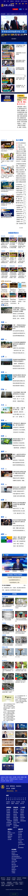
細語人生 (15, 827)
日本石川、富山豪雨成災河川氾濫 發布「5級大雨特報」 (21, 161)
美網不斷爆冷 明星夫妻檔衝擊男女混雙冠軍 (20, 61)
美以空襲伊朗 (5, 596)
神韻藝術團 (9, 882)
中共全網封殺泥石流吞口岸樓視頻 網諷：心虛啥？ (22, 143)
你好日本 (20, 832)
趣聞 (2, 451)
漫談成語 (22, 815)
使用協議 (24, 878)
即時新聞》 (3, 14)
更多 (25, 42)
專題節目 (3, 208)
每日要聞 (19, 140)
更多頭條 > (14, 38)
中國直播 (22, 571)
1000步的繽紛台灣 (21, 845)
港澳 (2, 372)
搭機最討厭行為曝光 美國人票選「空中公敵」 (19, 188)
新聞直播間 (15, 9)
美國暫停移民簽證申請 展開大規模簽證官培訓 (19, 197)
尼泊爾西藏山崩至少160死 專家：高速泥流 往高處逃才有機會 (19, 309)
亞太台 (6, 779)
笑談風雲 (22, 811)
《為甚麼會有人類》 (14, 582)
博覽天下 (3, 194)
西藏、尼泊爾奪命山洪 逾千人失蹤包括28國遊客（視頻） (21, 166)
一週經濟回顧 (9, 820)
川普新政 (4, 623)
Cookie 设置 (14, 894)
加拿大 (10, 777)
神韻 (4, 1)
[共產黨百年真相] (8, 753)
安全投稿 (3, 879)
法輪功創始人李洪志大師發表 (14, 574)
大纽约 (7, 777)
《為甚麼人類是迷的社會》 (14, 577)
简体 (18, 1)
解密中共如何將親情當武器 (21, 180)
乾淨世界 (21, 882)
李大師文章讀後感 (6, 585)
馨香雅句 (22, 814)
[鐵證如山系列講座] (8, 769)
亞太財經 (8, 825)
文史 (2, 405)
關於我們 (8, 878)
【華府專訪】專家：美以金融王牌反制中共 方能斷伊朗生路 (21, 606)
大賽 (8, 1)
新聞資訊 (12, 786)
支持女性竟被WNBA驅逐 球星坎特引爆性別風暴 (19, 521)
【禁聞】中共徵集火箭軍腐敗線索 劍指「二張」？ (19, 221)
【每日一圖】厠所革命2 (18, 546)
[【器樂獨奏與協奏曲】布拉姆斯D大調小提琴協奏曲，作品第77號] (5, 297)
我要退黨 (20, 95)
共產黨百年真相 (15, 854)
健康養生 (3, 140)
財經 (2, 436)
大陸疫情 (4, 635)
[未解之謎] (21, 753)
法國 (25, 777)
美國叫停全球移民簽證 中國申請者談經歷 (21, 153)
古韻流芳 (22, 812)
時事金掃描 (12, 266)
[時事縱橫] (8, 729)
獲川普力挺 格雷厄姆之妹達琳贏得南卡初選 (19, 203)
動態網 (21, 883)
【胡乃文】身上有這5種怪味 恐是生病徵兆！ (7, 150)
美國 (2, 322)
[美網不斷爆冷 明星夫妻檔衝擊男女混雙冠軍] (8, 66)
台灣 (2, 356)
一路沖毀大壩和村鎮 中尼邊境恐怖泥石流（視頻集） (22, 149)
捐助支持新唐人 (10, 790)
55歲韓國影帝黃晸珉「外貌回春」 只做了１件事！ (21, 159)
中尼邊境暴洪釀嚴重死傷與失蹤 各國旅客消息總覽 (19, 344)
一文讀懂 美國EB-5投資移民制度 (20, 174)
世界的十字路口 (16, 822)
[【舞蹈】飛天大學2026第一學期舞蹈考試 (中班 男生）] (22, 288)
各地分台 (12, 1)
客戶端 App (19, 879)
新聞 (7, 795)
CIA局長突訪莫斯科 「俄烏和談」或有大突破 (19, 184)
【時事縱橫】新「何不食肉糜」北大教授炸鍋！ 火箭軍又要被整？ (20, 86)
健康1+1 (9, 831)
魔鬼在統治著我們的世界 (17, 858)
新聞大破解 (3, 266)
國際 (2, 339)
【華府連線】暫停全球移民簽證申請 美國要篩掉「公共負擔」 (19, 209)
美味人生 (20, 837)
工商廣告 (13, 872)
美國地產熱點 (23, 820)
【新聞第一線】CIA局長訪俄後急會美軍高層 (20, 207)
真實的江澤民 (5, 647)
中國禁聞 (3, 251)
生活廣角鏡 (20, 831)
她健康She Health (11, 832)
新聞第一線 (12, 251)
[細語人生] (8, 745)
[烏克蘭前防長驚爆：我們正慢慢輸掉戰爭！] (8, 73)
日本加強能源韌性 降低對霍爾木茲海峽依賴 (13, 247)
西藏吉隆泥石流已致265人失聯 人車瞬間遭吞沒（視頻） (8, 671)
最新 (18, 282)
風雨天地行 (14, 864)
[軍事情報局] (21, 745)
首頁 (7, 786)
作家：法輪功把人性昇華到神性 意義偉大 (11, 590)
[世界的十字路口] (21, 737)
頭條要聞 (8, 801)
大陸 (2, 305)
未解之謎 (22, 809)
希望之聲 (3, 883)
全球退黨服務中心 (10, 883)
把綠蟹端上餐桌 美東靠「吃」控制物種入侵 (7, 204)
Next (26, 25)
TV (20, 9)
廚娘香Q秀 (20, 842)
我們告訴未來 (22, 108)
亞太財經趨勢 (9, 824)
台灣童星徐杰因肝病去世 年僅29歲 (21, 164)
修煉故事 (13, 871)
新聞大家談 (20, 251)
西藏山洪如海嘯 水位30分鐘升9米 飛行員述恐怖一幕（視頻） (21, 172)
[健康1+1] (8, 761)
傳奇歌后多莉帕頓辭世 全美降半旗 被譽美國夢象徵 (19, 504)
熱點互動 (15, 811)
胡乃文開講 (10, 834)
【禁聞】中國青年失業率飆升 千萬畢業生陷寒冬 (19, 219)
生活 (2, 469)
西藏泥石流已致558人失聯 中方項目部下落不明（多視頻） (21, 178)
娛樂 (2, 500)
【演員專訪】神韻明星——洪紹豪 (21, 301)
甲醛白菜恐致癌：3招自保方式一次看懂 (21, 147)
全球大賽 (22, 803)
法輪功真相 (19, 106)
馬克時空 (15, 824)
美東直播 (7, 571)
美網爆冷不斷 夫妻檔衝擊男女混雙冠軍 (19, 201)
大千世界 (20, 841)
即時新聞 (18, 801)
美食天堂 (20, 836)
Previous (3, 25)
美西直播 (14, 571)
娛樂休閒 (3, 165)
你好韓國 (20, 834)
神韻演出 (17, 803)
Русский (3, 780)
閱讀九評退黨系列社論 (22, 98)
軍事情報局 (15, 819)
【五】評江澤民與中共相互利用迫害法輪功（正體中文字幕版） (9, 708)
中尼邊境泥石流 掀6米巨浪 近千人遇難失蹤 (19, 205)
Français (21, 779)
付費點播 (23, 282)
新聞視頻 (8, 807)
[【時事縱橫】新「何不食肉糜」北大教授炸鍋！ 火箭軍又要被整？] (8, 91)
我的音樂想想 (21, 847)
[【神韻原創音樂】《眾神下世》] (14, 288)
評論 (2, 389)
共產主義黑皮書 (15, 866)
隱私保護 (19, 878)
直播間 (13, 788)
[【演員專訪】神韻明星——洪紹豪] (22, 297)
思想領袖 (15, 815)
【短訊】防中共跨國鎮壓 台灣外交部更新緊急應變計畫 (21, 620)
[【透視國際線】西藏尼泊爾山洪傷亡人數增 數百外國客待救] (8, 51)
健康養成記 (10, 836)
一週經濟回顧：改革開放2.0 (19, 447)
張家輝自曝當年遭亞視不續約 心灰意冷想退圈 (19, 376)
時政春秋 (15, 814)
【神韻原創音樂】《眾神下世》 (13, 291)
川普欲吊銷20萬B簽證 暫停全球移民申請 (19, 191)
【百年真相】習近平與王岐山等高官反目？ (20, 145)
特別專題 (14, 849)
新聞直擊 (20, 266)
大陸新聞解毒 (16, 825)
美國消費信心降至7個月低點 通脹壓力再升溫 (21, 244)
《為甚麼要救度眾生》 (14, 580)
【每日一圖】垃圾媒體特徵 (19, 541)
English (16, 779)
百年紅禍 (13, 862)
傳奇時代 (13, 853)
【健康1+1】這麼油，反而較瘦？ (7, 162)
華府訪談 (8, 819)
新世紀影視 (8, 885)
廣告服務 (8, 879)
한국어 (11, 780)
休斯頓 (22, 777)
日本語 (7, 780)
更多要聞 (21, 227)
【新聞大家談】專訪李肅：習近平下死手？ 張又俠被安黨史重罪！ (20, 78)
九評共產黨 (14, 859)
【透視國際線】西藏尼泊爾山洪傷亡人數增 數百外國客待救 (20, 46)
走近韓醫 (9, 839)
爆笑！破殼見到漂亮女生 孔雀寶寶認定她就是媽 (19, 456)
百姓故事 (13, 867)
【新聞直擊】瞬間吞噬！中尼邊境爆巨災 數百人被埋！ (20, 217)
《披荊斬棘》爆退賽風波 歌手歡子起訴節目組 (21, 155)
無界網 (2, 885)
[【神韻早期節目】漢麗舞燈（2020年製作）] (14, 297)
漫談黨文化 (14, 869)
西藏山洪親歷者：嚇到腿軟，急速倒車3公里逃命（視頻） (21, 170)
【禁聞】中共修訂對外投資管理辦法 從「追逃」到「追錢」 (19, 215)
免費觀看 (14, 284)
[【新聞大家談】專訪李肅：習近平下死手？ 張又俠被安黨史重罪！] (8, 83)
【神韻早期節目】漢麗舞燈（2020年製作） (13, 301)
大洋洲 (18, 777)
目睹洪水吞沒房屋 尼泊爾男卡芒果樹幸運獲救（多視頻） (21, 168)
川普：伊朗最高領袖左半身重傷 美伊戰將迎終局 (19, 326)
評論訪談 (4, 76)
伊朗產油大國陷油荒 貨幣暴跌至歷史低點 (19, 186)
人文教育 (3, 180)
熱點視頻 (4, 42)
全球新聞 (12, 236)
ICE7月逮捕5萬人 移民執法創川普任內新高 (19, 193)
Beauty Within (21, 839)
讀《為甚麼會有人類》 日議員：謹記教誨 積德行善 (13, 587)
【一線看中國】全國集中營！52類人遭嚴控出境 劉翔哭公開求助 (14, 32)
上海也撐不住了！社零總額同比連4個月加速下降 (21, 195)
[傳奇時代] (21, 761)
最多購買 (14, 282)
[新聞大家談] (21, 729)
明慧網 (16, 883)
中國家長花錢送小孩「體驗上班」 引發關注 (21, 157)
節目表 (25, 555)
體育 (2, 517)
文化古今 (22, 819)
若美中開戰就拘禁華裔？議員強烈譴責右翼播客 (21, 182)
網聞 (2, 534)
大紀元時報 (15, 882)
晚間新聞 (20, 236)
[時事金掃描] (8, 737)
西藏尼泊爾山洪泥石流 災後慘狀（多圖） (21, 176)
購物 (16, 790)
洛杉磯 (14, 777)
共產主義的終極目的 (16, 856)
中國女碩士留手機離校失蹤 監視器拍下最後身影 (21, 151)
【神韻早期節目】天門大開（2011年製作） (4, 291)
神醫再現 (9, 837)
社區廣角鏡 (8, 822)
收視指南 (14, 878)
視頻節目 (18, 786)
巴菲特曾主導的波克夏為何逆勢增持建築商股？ (7, 190)
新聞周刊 (8, 817)
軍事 (2, 420)
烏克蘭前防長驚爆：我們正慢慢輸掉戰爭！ (20, 68)
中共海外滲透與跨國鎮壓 (7, 609)
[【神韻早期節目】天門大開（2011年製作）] (5, 288)
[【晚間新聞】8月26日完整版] (8, 58)
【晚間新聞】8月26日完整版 (21, 53)
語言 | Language (24, 1)
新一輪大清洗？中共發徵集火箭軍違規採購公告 (19, 199)
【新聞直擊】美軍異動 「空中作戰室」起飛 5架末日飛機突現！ (20, 213)
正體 (16, 1)
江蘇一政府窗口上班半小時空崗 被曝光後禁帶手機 (21, 223)
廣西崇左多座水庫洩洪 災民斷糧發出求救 (19, 211)
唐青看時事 (15, 820)
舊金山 (2, 779)
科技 (2, 484)
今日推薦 (23, 801)
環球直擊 (3, 236)
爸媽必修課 (22, 817)
